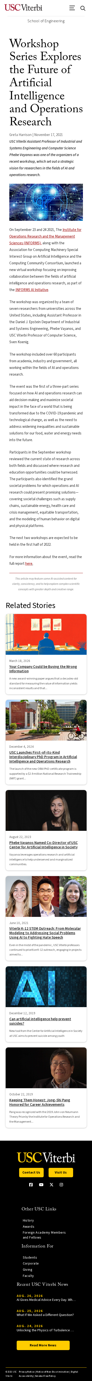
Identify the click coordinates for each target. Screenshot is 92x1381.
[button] (72, 9)
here (28, 563)
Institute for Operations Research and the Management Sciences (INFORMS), (45, 236)
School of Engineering (46, 21)
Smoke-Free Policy (45, 1376)
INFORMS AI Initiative (31, 290)
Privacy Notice (26, 1372)
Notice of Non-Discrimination (52, 1372)
